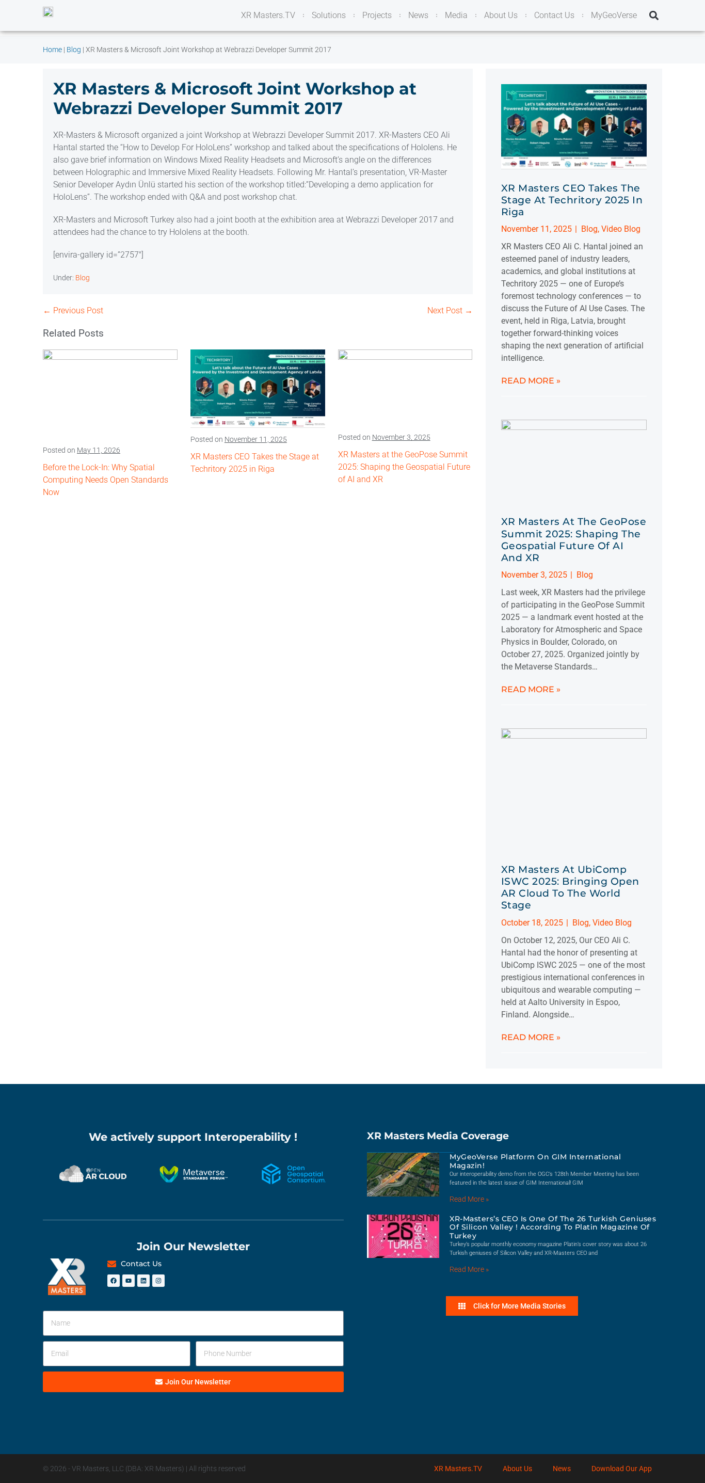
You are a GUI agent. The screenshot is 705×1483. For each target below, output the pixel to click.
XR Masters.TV (458, 1468)
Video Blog (620, 229)
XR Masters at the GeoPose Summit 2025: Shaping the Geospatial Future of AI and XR (404, 467)
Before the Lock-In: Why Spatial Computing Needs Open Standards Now (105, 480)
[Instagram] (158, 1280)
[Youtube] (128, 1280)
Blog (82, 278)
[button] (653, 15)
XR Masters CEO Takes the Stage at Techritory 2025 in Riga (572, 200)
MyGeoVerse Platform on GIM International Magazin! (535, 1161)
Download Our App (621, 1468)
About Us (517, 1468)
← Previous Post (73, 310)
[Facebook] (113, 1280)
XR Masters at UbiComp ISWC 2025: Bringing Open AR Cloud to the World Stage (570, 887)
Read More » (530, 381)
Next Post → (450, 310)
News (562, 1468)
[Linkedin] (143, 1280)
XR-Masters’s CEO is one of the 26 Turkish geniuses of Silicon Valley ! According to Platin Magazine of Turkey (553, 1227)
